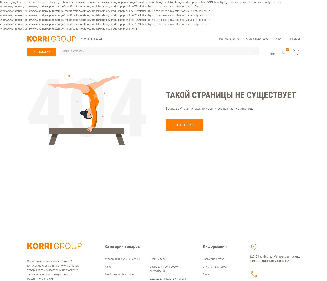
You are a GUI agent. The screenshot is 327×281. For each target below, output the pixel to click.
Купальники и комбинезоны (122, 259)
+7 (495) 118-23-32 (91, 38)
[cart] (296, 52)
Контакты (294, 38)
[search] (254, 51)
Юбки (108, 266)
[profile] (272, 52)
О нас (278, 38)
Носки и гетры (159, 259)
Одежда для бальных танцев (168, 278)
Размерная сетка (229, 38)
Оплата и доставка (257, 38)
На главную (185, 125)
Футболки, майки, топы (119, 274)
